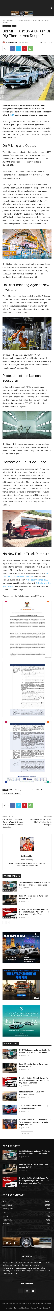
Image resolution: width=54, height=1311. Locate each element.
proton (17, 793)
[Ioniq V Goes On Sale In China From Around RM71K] (10, 900)
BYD (10, 790)
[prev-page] (4, 922)
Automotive (12, 20)
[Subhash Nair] (4, 42)
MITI (12, 115)
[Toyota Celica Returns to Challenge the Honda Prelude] (10, 1110)
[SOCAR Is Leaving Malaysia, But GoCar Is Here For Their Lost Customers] (10, 886)
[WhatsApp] (30, 48)
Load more (26, 1133)
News (14, 26)
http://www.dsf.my (27, 860)
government (24, 790)
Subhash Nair (12, 42)
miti (32, 790)
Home (5, 20)
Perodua (44, 790)
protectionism (8, 793)
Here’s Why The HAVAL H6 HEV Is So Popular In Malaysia (40, 822)
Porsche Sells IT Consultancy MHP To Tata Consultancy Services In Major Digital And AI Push (35, 1122)
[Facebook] (12, 48)
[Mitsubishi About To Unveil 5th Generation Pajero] (10, 1096)
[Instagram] (26, 1291)
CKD (16, 790)
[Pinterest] (24, 48)
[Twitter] (18, 48)
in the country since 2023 (36, 580)
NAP (37, 790)
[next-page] (8, 922)
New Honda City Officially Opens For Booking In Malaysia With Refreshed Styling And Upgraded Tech (34, 911)
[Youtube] (33, 1291)
